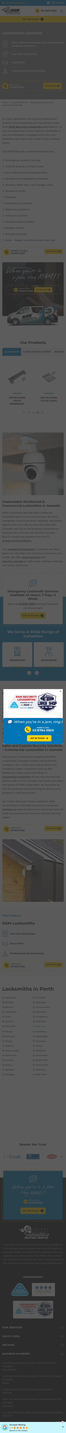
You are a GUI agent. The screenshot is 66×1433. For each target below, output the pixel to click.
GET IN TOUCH (39, 738)
